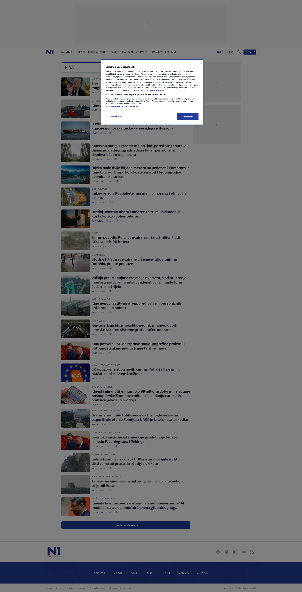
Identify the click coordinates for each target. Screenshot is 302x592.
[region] (152, 92)
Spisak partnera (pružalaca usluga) (122, 106)
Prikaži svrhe (116, 116)
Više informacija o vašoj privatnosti (148, 90)
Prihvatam (188, 116)
